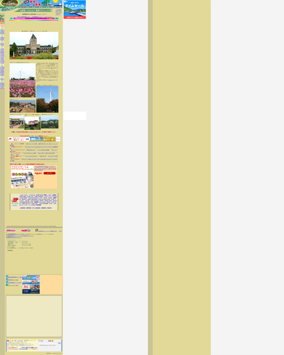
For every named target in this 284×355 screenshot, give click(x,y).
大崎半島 (45, 197)
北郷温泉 (2, 78)
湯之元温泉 (2, 85)
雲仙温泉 (2, 44)
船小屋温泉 (2, 33)
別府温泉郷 (2, 75)
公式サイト (51, 80)
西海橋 (25, 197)
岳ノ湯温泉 (2, 55)
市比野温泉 (2, 84)
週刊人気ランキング (31, 150)
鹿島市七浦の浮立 (26, 203)
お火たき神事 (42, 202)
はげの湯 (2, 56)
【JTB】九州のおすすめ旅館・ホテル (29, 347)
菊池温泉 (2, 51)
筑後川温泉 (2, 32)
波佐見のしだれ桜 (38, 197)
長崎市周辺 (43, 207)
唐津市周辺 (28, 207)
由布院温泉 (2, 72)
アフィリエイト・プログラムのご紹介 (19, 349)
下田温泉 (2, 60)
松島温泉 (2, 59)
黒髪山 (45, 195)
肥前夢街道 (24, 199)
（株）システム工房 (18, 340)
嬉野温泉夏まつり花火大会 (37, 199)
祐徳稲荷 (36, 202)
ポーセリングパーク (48, 196)
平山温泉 (2, 50)
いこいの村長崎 (31, 204)
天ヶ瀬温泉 (2, 67)
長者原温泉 (2, 71)
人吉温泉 (2, 63)
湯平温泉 (2, 73)
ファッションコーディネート (31, 156)
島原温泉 (2, 43)
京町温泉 (2, 79)
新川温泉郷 (2, 83)
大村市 (32, 200)
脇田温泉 (2, 29)
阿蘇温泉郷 (2, 52)
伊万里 (37, 195)
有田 (36, 196)
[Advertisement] (34, 24)
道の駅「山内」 (30, 196)
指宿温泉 (2, 86)
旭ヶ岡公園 (30, 202)
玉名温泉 (2, 48)
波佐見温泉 (31, 197)
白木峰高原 (38, 204)
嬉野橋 (29, 199)
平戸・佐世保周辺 (36, 207)
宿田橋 (49, 195)
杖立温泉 (2, 53)
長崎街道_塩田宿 (48, 200)
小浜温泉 (2, 45)
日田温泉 (2, 66)
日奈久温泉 (2, 61)
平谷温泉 (48, 202)
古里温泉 (2, 87)
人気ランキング (43, 156)
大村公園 (36, 200)
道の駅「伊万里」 (24, 195)
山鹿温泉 (2, 49)
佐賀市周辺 (22, 207)
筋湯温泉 (2, 70)
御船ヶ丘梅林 (23, 196)
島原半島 (49, 207)
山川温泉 (2, 54)
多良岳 (50, 203)
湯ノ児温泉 (2, 62)
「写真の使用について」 (23, 344)
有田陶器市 (40, 196)
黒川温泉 (2, 57)
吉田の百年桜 (47, 199)
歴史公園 (27, 200)
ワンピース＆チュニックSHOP (29, 153)
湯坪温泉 (2, 69)
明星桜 (41, 195)
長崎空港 (41, 200)
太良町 (40, 203)
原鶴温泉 (2, 31)
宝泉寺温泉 (2, 68)
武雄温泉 (54, 195)
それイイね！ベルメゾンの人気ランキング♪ (34, 146)
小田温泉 (2, 58)
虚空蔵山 (50, 197)
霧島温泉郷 (2, 82)
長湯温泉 (2, 74)
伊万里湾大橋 (32, 195)
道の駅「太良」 (35, 203)
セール (17, 154)
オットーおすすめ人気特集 (43, 150)
